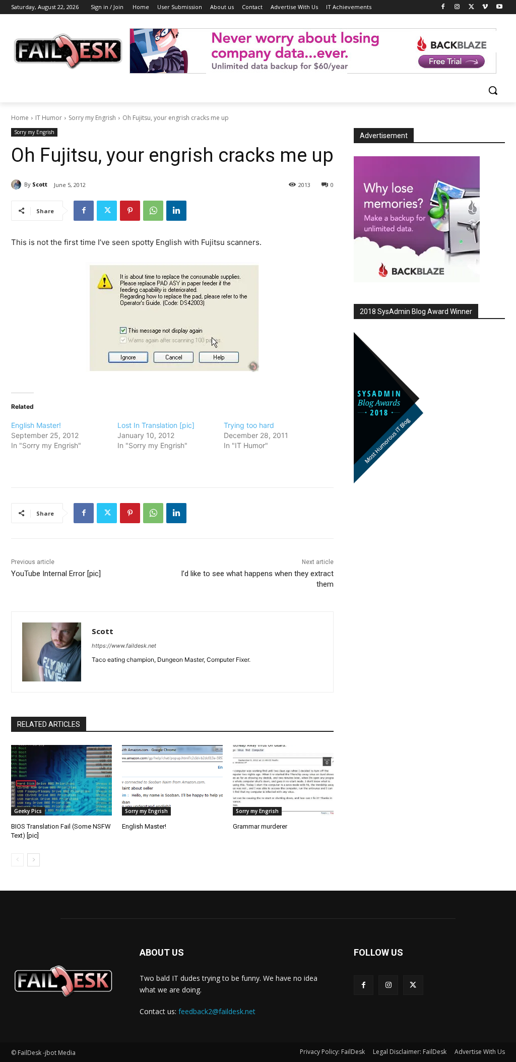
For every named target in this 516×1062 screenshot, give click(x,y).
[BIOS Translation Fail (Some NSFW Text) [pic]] (61, 780)
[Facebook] (443, 7)
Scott (39, 184)
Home (20, 117)
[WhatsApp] (153, 211)
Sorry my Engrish (92, 117)
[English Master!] (172, 780)
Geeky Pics (28, 811)
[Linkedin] (176, 211)
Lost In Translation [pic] (156, 425)
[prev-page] (17, 859)
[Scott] (17, 184)
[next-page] (33, 859)
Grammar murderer (260, 826)
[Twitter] (471, 7)
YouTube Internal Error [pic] (56, 573)
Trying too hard (249, 425)
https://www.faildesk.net (124, 645)
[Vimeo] (485, 7)
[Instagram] (457, 7)
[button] (493, 90)
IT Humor (48, 117)
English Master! (36, 425)
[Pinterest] (130, 211)
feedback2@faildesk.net (216, 1011)
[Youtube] (499, 7)
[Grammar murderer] (283, 780)
